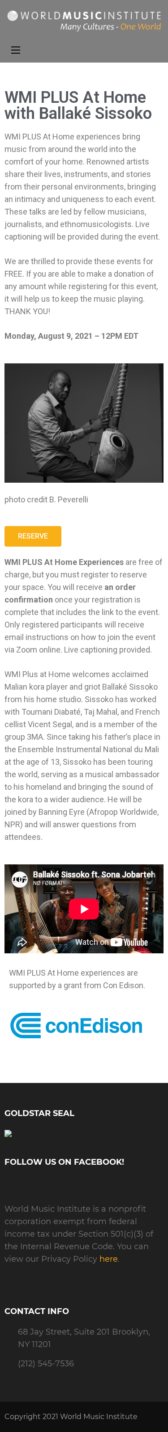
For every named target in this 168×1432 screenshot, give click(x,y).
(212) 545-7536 (46, 1364)
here (108, 1259)
